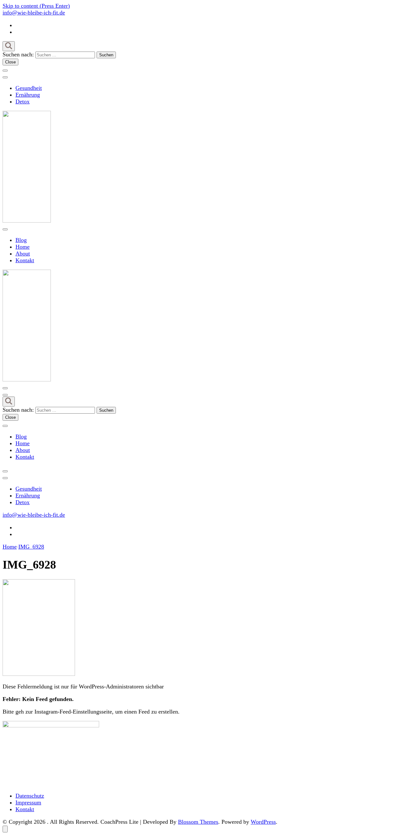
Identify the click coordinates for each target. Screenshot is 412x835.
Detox (22, 101)
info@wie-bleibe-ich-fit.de (34, 12)
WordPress (263, 822)
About (22, 253)
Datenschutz (29, 795)
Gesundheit (28, 88)
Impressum (28, 802)
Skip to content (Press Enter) (36, 6)
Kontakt (24, 260)
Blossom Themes (198, 822)
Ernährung (27, 94)
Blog (21, 240)
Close (10, 62)
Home (22, 247)
